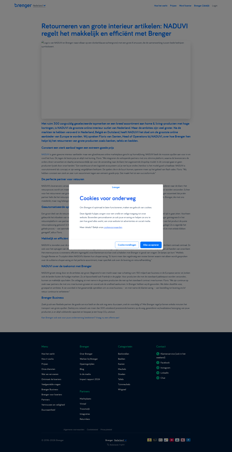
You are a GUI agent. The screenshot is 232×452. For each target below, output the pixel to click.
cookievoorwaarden (113, 227)
